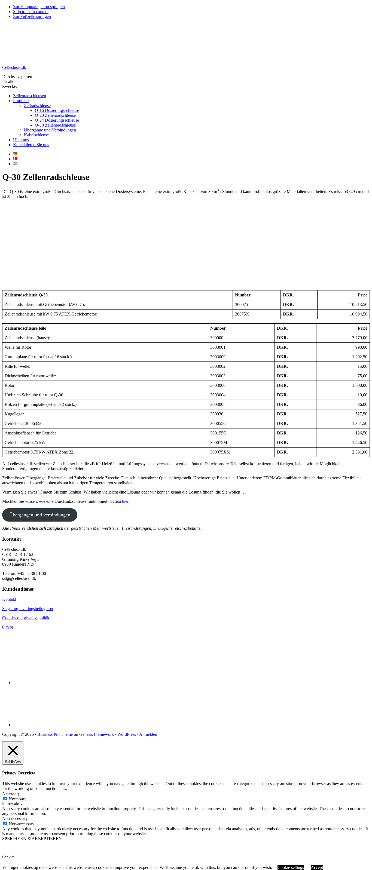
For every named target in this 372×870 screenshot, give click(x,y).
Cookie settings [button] (291, 867)
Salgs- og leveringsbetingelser (27, 608)
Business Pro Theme (55, 734)
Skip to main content (30, 11)
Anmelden (148, 734)
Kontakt (9, 599)
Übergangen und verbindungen (39, 514)
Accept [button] (317, 867)
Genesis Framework (96, 734)
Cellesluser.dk (14, 67)
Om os (8, 627)
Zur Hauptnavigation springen (39, 6)
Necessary (17, 799)
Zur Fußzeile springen (32, 16)
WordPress (126, 734)
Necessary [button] (11, 793)
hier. (125, 501)
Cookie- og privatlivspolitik (25, 617)
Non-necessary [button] (15, 818)
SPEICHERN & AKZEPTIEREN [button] (32, 838)
